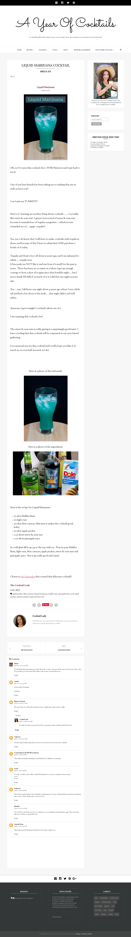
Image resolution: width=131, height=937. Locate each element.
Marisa (16, 664)
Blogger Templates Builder (84, 934)
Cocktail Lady (23, 720)
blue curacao (28, 594)
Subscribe (95, 116)
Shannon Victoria (19, 701)
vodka (97, 914)
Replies (18, 716)
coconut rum (114, 898)
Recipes (29, 50)
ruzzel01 (16, 682)
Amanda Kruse (18, 824)
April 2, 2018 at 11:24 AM (20, 703)
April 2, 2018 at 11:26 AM (25, 721)
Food (55, 50)
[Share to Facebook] (17, 590)
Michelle (17, 806)
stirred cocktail (22, 597)
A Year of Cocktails (55, 934)
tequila (111, 910)
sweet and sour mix (36, 597)
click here (17, 691)
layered (106, 906)
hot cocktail (98, 906)
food (114, 902)
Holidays (42, 50)
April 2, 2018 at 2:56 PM (20, 755)
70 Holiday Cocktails (96, 148)
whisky (110, 914)
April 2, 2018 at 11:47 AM (20, 739)
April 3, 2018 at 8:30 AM (20, 826)
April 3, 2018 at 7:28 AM (20, 808)
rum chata (98, 910)
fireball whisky (106, 902)
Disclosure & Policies (103, 50)
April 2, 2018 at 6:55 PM (20, 791)
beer (96, 898)
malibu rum (52, 594)
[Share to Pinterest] (19, 590)
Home (19, 50)
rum (113, 906)
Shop (65, 50)
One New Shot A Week (97, 144)
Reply (16, 676)
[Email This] (11, 590)
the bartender (28, 576)
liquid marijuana (40, 594)
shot (105, 910)
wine (116, 914)
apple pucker (18, 594)
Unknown (17, 737)
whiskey (103, 914)
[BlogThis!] (13, 590)
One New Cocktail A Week (98, 142)
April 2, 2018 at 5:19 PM (20, 771)
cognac (97, 902)
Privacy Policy (56, 917)
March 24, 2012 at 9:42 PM (21, 666)
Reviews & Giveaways (82, 50)
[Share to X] (15, 590)
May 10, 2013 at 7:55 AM (20, 683)
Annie (16, 769)
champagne (104, 898)
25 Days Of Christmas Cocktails (100, 146)
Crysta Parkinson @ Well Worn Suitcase (26, 753)
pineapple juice (64, 594)
